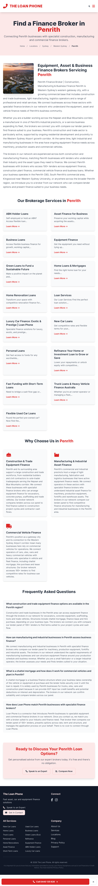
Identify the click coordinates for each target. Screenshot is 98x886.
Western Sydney (60, 46)
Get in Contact (15, 812)
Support (55, 846)
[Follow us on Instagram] (56, 800)
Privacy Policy (58, 842)
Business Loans (31, 830)
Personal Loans (9, 839)
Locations (33, 46)
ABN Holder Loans (32, 847)
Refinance (29, 839)
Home (22, 46)
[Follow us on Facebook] (52, 800)
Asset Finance (9, 847)
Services (55, 830)
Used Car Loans (32, 826)
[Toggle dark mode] (89, 6)
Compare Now (65, 771)
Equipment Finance (33, 843)
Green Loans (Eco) (33, 835)
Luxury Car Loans (32, 851)
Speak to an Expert (38, 771)
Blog (53, 838)
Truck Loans (8, 835)
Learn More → (13, 226)
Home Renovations (11, 843)
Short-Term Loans (10, 851)
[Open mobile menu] (93, 6)
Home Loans (8, 830)
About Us (55, 826)
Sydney (45, 46)
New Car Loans (9, 826)
